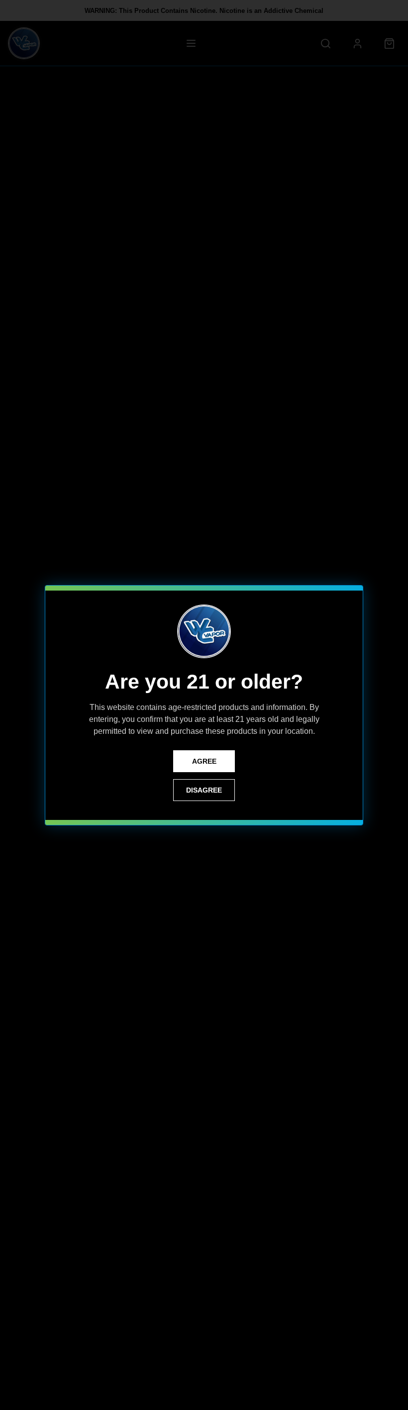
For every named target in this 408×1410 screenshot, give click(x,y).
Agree (204, 761)
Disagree (204, 790)
